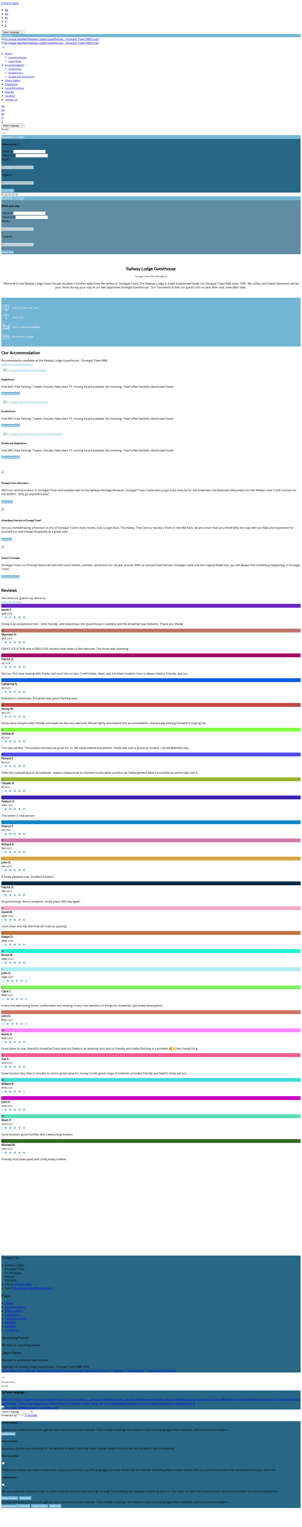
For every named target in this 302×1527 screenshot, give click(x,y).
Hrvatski (242, 1399)
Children (6, 175)
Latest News (14, 61)
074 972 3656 (10, 3)
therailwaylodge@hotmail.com (32, 1288)
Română (120, 1403)
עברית (276, 1399)
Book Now (6, 539)
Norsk (296, 1399)
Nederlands (9, 1403)
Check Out (8, 155)
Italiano (51, 1399)
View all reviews (12, 602)
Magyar (231, 1399)
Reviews (9, 92)
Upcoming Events (17, 57)
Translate (30, 1415)
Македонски (144, 1399)
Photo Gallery (12, 80)
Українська (40, 1403)
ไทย (29, 1403)
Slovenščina (166, 1403)
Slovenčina (182, 1403)
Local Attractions (14, 88)
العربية (89, 1399)
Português (74, 1403)
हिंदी (223, 1399)
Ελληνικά (72, 1399)
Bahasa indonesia (260, 1399)
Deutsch (6, 1399)
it (6, 25)
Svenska (132, 1403)
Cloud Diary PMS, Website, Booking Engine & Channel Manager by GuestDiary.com (55, 1371)
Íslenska (285, 1399)
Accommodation (14, 65)
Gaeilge (108, 1399)
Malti (178, 1399)
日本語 (53, 1403)
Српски (143, 1403)
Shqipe (153, 1403)
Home (9, 53)
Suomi (98, 1399)
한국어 (62, 1403)
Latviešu (130, 1399)
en (6, 14)
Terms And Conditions (161, 1371)
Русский (109, 1403)
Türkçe (22, 1403)
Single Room (14, 69)
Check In (7, 151)
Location (10, 95)
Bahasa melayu (164, 1399)
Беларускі (203, 1399)
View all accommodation (17, 364)
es (6, 18)
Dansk (61, 1399)
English (18, 1399)
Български (189, 1399)
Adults (5, 159)
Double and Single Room (21, 76)
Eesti (82, 1399)
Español (28, 1399)
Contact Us (11, 99)
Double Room (15, 72)
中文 (192, 1403)
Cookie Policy (135, 1371)
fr (6, 21)
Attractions (7, 501)
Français (39, 1399)
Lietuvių (118, 1399)
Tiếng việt (96, 1403)
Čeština (216, 1399)
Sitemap (118, 1371)
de (6, 10)
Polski (85, 1403)
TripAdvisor (11, 84)
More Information (10, 393)
